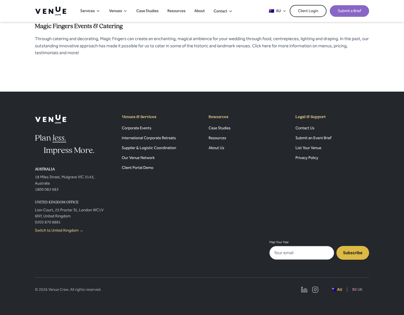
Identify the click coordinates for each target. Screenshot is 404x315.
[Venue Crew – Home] (51, 11)
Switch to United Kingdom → (59, 230)
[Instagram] (315, 289)
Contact (220, 11)
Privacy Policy (306, 157)
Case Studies (147, 11)
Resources (176, 11)
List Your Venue (308, 148)
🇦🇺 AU (337, 289)
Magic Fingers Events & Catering (79, 26)
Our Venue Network (138, 157)
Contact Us (304, 128)
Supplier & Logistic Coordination (149, 148)
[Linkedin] (304, 289)
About (199, 11)
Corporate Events (136, 128)
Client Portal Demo (137, 167)
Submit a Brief (349, 11)
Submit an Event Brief (313, 138)
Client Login (308, 11)
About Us (216, 148)
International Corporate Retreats (149, 138)
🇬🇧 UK (357, 289)
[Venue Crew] (51, 119)
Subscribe (353, 252)
